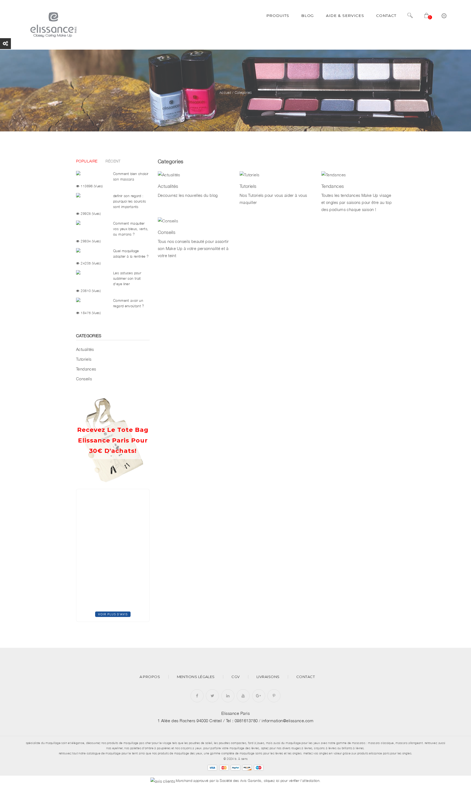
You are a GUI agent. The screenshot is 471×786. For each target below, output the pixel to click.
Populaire (86, 161)
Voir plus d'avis (113, 614)
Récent (112, 161)
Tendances (86, 368)
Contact (386, 15)
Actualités (85, 349)
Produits (277, 15)
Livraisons (268, 677)
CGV (235, 677)
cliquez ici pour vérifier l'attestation (292, 781)
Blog (307, 15)
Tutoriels (83, 359)
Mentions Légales (196, 677)
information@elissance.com (287, 720)
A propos (150, 677)
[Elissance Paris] (53, 24)
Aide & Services (345, 15)
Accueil (225, 93)
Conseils (84, 378)
